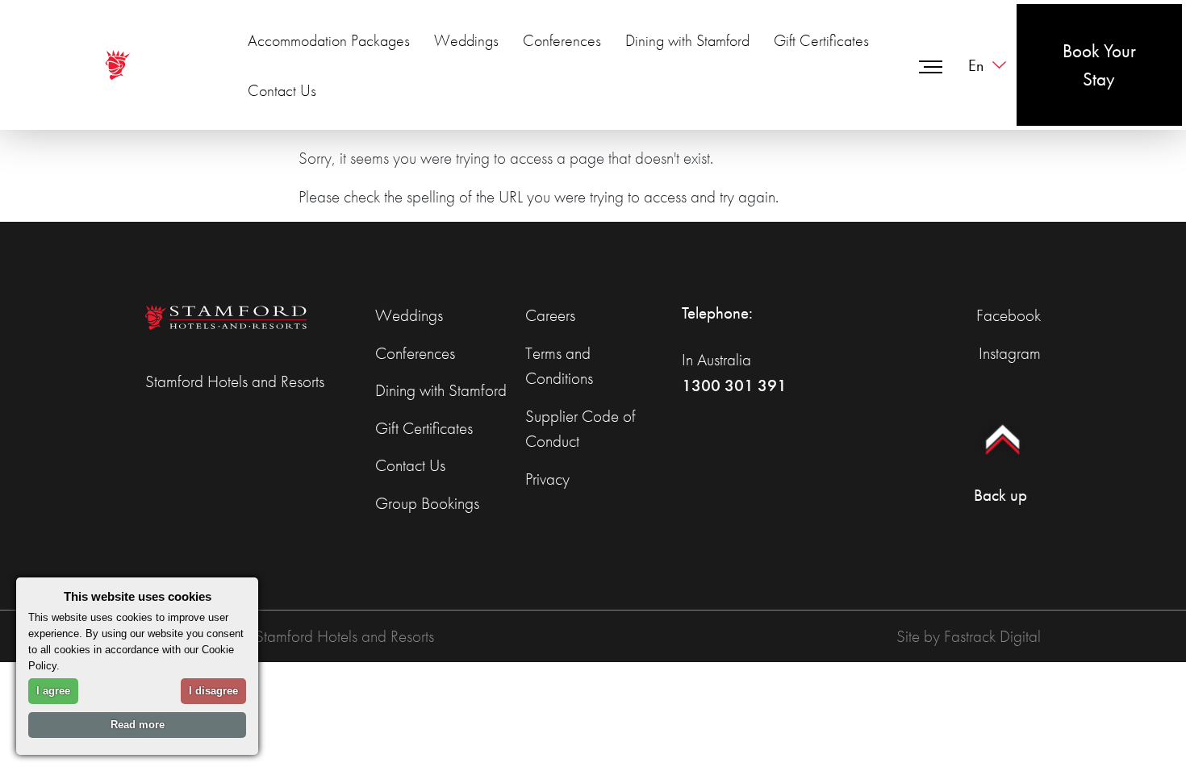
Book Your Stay (1099, 65)
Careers (550, 315)
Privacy (547, 479)
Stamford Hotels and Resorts (234, 381)
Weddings (466, 40)
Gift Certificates (821, 40)
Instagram (1010, 353)
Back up (1000, 495)
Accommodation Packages (329, 40)
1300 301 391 (734, 385)
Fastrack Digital (992, 636)
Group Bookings (427, 503)
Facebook (1008, 315)
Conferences (562, 40)
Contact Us (282, 90)
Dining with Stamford (687, 40)
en (975, 65)
